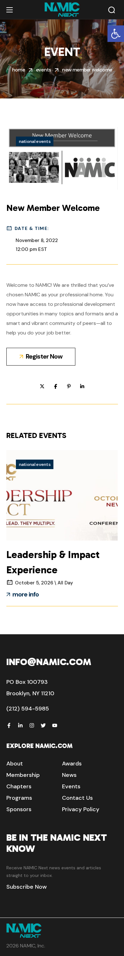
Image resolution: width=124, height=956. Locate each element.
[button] (115, 33)
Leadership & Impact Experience (53, 562)
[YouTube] (54, 725)
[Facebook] (8, 725)
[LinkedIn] (20, 725)
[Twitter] (43, 725)
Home (18, 69)
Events (43, 69)
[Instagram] (31, 725)
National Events (35, 141)
